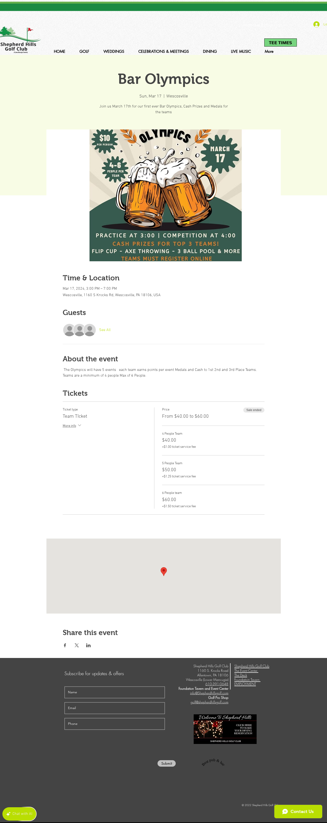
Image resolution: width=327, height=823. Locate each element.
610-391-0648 (251, 25)
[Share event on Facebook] (65, 645)
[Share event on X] (76, 645)
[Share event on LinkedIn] (88, 645)
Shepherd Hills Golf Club (251, 666)
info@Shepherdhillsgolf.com (209, 693)
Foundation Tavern (247, 679)
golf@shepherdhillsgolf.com (209, 702)
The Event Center (246, 670)
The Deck (240, 675)
